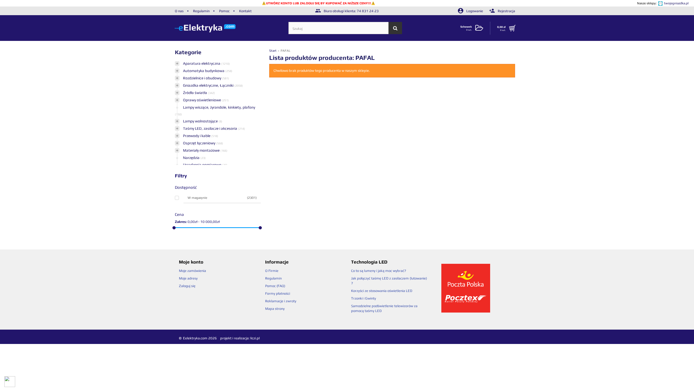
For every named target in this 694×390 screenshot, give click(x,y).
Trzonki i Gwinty (363, 298)
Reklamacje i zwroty (280, 301)
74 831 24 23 (368, 11)
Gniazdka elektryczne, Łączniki (208, 85)
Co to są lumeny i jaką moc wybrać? (378, 271)
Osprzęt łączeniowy (199, 143)
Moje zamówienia (192, 271)
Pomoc (224, 11)
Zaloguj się (187, 286)
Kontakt (245, 11)
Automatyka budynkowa (204, 71)
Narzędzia (191, 157)
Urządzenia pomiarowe (202, 164)
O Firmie (271, 271)
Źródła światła (195, 92)
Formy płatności (277, 293)
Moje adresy (188, 278)
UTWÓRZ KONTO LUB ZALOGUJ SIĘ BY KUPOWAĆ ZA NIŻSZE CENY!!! (318, 3)
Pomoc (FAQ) (275, 286)
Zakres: (181, 222)
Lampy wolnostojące (201, 121)
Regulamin (201, 11)
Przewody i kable (197, 136)
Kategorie (188, 52)
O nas (179, 11)
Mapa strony (275, 309)
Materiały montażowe (201, 150)
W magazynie (222, 198)
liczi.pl (255, 338)
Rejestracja (506, 11)
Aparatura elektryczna (202, 63)
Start (273, 51)
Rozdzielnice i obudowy (202, 78)
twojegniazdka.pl (676, 3)
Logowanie (474, 11)
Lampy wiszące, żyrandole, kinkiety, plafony (219, 107)
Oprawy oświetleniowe (202, 100)
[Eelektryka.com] (231, 28)
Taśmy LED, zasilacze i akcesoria (210, 128)
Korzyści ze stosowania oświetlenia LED (381, 291)
